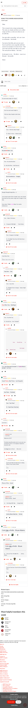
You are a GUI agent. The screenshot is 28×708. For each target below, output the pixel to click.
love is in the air (5, 71)
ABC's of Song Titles (5, 596)
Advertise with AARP (4, 663)
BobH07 (6, 618)
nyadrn (4, 13)
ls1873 (8, 172)
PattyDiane (9, 399)
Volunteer (2, 647)
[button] (1, 2)
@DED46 (7, 496)
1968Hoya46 (7, 633)
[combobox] (14, 6)
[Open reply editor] (14, 81)
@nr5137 (7, 434)
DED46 (4, 146)
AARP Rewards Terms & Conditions (10, 688)
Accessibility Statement (7, 687)
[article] (14, 99)
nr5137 (4, 418)
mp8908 (9, 328)
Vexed (6, 625)
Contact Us (2, 656)
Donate (1, 646)
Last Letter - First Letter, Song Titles (8, 603)
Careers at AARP (3, 665)
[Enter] (2, 6)
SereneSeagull (8, 629)
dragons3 (9, 125)
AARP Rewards (3, 651)
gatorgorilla (7, 214)
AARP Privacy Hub (6, 684)
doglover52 (5, 252)
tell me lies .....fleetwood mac (16, 71)
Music (3, 10)
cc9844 (4, 94)
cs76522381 (8, 106)
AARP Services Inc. (4, 670)
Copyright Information (7, 689)
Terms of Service (6, 685)
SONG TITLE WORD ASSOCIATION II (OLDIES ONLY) (12, 592)
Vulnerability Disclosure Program (9, 691)
